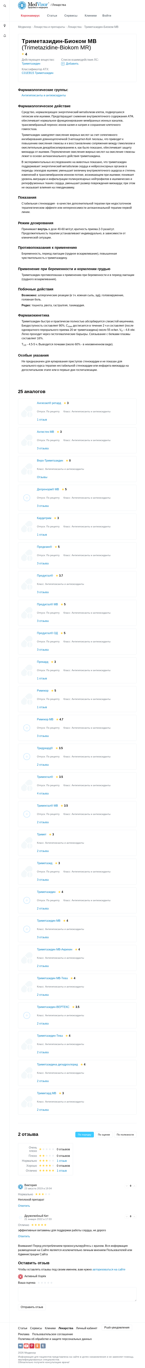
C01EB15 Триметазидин (37, 72)
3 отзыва (43, 448)
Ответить (24, 1205)
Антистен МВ (45, 431)
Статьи (52, 15)
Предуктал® (45, 575)
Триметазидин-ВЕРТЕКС (53, 1006)
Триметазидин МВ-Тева (52, 978)
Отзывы (42, 477)
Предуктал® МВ (47, 604)
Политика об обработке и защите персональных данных (55, 1338)
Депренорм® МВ (48, 489)
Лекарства (75, 26)
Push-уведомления (116, 1327)
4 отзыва (43, 793)
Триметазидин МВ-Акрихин (54, 949)
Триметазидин (31, 63)
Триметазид (44, 863)
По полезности (125, 1134)
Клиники (91, 15)
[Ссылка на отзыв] (121, 1185)
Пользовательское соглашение (52, 1334)
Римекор (42, 690)
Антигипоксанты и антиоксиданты (44, 95)
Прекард (42, 661)
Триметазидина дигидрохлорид (57, 1064)
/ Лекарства (58, 4)
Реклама (23, 1334)
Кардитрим (44, 518)
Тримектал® (45, 776)
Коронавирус (30, 15)
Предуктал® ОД (47, 633)
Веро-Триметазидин (50, 460)
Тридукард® (45, 748)
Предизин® (44, 546)
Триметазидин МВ (48, 920)
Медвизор (24, 26)
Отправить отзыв (32, 1307)
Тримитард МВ (46, 1093)
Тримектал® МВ (47, 805)
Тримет (41, 834)
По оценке (104, 1134)
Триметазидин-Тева (50, 1035)
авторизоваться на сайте (108, 1269)
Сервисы (70, 15)
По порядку (84, 1134)
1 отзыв (42, 419)
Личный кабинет (86, 1328)
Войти (106, 15)
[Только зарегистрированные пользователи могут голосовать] (127, 1186)
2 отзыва (43, 764)
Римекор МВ (45, 719)
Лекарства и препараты (49, 26)
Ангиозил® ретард (49, 403)
